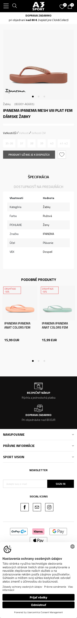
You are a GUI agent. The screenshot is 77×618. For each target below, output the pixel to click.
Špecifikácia (38, 177)
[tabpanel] (38, 65)
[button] (62, 155)
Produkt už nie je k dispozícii (29, 154)
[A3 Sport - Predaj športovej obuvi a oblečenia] (38, 6)
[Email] (37, 507)
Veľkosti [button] (24, 133)
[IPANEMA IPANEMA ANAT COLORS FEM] (19, 303)
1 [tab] (33, 96)
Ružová (47, 216)
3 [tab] (44, 96)
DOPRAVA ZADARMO (38, 15)
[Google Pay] (58, 531)
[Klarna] (38, 531)
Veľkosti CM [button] (38, 133)
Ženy (46, 225)
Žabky (7, 104)
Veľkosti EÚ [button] (9, 133)
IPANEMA (48, 234)
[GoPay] (19, 531)
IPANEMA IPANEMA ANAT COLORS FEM (17, 325)
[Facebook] (25, 507)
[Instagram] (49, 507)
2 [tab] (38, 96)
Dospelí (47, 252)
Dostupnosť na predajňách (38, 186)
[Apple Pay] (38, 540)
